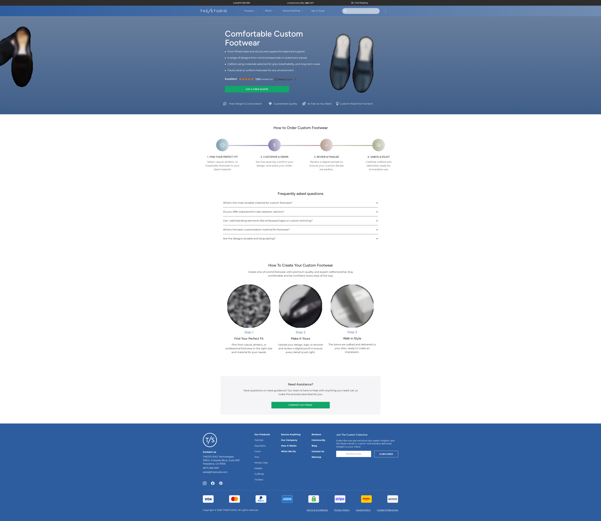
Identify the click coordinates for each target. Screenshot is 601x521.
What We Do (288, 451)
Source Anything (290, 434)
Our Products (262, 434)
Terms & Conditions (317, 510)
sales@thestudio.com (215, 472)
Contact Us (318, 451)
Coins (257, 451)
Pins (256, 457)
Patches (258, 440)
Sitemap (316, 457)
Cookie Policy (363, 510)
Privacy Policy (342, 510)
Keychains (260, 445)
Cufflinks (259, 474)
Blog (314, 445)
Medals (258, 468)
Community (318, 440)
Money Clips (261, 462)
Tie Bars (258, 479)
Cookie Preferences (387, 510)
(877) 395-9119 (211, 467)
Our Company (289, 440)
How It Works (288, 445)
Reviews (316, 434)
